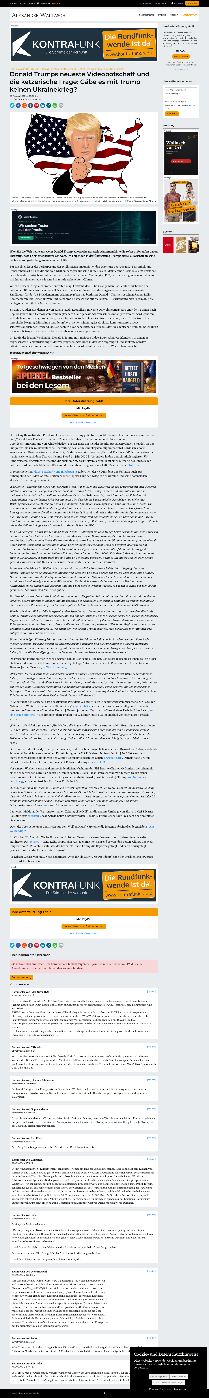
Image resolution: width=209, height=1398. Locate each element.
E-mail (61, 105)
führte (133, 465)
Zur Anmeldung (21, 977)
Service (31, 3)
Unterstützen (192, 3)
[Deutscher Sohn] (181, 245)
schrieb (34, 841)
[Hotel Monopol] (168, 245)
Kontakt (165, 3)
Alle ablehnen (179, 1376)
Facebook (18, 105)
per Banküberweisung (84, 422)
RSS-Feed (147, 3)
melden (151, 991)
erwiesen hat (112, 757)
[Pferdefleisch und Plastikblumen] (193, 245)
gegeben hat (80, 706)
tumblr (30, 105)
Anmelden (179, 3)
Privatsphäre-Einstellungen (168, 1382)
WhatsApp (54, 105)
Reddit (24, 105)
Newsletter (45, 3)
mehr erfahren (181, 70)
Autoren (13, 3)
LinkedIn (42, 105)
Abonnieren (172, 113)
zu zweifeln (95, 762)
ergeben (33, 815)
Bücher (22, 3)
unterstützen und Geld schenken (83, 415)
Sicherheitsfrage (172, 94)
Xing (48, 105)
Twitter (12, 105)
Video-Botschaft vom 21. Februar (53, 471)
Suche (157, 3)
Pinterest (36, 105)
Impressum (166, 1389)
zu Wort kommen (54, 667)
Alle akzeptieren (159, 1376)
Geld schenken (181, 56)
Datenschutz (181, 1389)
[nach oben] (104, 1393)
